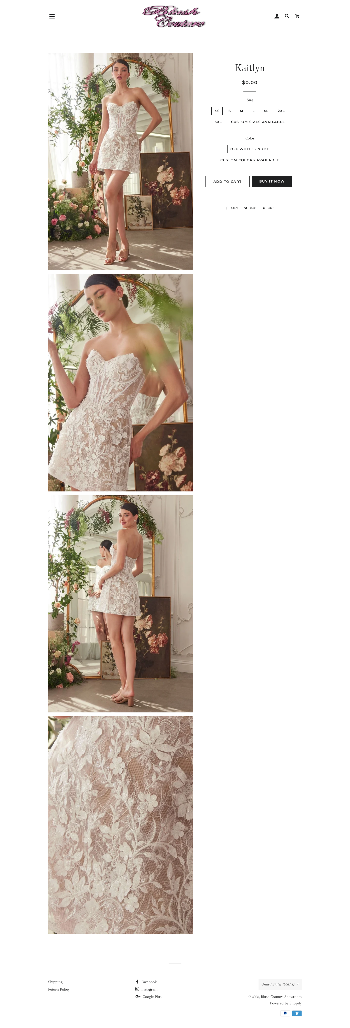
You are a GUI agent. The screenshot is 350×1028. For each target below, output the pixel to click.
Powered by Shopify (286, 1003)
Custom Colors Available (250, 160)
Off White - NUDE (250, 149)
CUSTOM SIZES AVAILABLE (258, 122)
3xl (218, 122)
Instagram (149, 989)
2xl (281, 111)
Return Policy (59, 989)
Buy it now (272, 181)
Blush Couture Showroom (281, 996)
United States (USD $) (277, 984)
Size (250, 100)
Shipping (55, 982)
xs (217, 111)
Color (249, 138)
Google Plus (151, 996)
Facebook (148, 982)
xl (266, 111)
